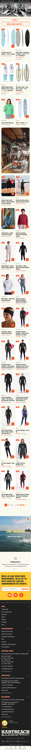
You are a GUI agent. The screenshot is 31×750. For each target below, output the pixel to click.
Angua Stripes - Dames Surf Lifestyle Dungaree (7, 266)
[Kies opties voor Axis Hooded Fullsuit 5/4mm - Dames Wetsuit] (12, 488)
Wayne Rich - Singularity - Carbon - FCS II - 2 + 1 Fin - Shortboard (22, 54)
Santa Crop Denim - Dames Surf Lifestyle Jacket (21, 234)
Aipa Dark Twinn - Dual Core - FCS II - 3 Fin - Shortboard (22, 88)
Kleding (3, 619)
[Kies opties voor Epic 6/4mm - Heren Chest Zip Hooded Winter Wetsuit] (27, 259)
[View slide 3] (16, 569)
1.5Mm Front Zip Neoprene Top (20, 463)
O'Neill (17, 263)
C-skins (18, 492)
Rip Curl (18, 395)
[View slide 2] (15, 569)
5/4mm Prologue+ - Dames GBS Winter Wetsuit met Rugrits (21, 300)
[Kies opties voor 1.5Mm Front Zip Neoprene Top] (27, 456)
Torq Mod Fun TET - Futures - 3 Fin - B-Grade (8, 53)
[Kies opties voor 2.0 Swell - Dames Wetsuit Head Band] (12, 325)
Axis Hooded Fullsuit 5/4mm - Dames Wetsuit (7, 495)
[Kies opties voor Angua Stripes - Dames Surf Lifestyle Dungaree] (12, 259)
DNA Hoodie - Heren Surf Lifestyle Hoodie (8, 299)
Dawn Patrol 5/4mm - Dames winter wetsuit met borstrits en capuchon (7, 431)
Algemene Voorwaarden (8, 644)
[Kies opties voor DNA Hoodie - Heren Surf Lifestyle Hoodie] (12, 292)
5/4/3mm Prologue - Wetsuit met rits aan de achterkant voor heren (22, 366)
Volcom (18, 461)
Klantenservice (7, 629)
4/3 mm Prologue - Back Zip (22, 431)
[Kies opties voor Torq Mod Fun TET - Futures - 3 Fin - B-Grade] (12, 46)
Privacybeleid (5, 647)
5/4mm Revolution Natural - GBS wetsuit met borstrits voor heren (7, 399)
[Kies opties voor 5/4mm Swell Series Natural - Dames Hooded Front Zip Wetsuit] (12, 193)
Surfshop (8, 10)
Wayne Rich (19, 50)
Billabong (3, 395)
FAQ (2, 639)
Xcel (2, 492)
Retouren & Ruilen (6, 634)
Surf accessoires (6, 612)
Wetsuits (4, 614)
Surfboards (4, 609)
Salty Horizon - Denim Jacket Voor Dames (7, 233)
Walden (3, 85)
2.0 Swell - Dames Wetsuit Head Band (6, 332)
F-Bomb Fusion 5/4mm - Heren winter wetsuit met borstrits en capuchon (22, 399)
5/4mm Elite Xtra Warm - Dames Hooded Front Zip (22, 201)
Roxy (17, 120)
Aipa (17, 85)
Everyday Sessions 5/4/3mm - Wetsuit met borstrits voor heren (22, 333)
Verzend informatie (7, 631)
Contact (3, 642)
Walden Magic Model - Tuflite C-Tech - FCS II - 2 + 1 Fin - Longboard (7, 88)
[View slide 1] (13, 569)
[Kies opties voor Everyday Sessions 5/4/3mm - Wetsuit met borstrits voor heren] (27, 325)
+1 (13, 81)
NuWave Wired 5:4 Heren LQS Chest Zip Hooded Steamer (22, 496)
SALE (3, 624)
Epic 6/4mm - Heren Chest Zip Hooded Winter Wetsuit (22, 267)
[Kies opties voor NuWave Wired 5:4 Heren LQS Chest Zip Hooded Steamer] (27, 488)
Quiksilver (18, 230)
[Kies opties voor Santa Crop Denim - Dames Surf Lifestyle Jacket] (27, 226)
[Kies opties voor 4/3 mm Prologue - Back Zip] (27, 424)
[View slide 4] (17, 569)
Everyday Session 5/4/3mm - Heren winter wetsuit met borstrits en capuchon (7, 366)
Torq (2, 50)
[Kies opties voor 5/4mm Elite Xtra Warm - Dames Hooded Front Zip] (27, 193)
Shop (3, 606)
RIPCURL (3, 120)
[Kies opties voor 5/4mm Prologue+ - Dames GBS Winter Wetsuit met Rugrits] (27, 292)
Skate (3, 617)
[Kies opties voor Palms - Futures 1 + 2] (27, 116)
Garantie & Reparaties (8, 636)
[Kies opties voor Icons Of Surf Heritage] (12, 116)
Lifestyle (4, 622)
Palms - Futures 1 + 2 (22, 123)
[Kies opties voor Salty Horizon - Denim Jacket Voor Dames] (12, 226)
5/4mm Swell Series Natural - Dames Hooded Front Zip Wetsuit (8, 201)
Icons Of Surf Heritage (7, 123)
